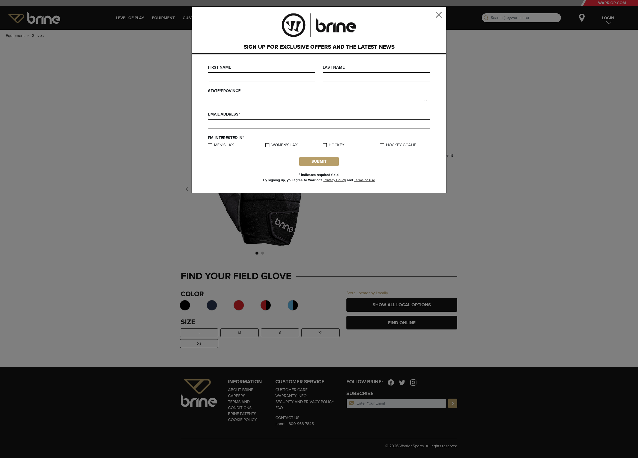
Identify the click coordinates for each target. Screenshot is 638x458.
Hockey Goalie (401, 145)
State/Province (224, 90)
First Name (219, 67)
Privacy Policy (334, 180)
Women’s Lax (284, 145)
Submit (319, 161)
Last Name (334, 67)
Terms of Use (364, 180)
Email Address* (224, 114)
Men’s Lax (224, 145)
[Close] (439, 15)
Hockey (336, 145)
